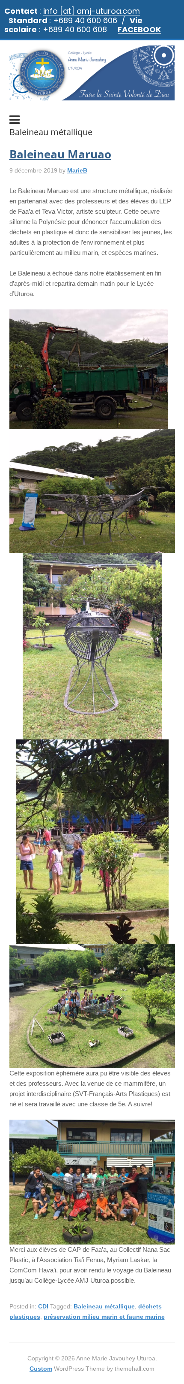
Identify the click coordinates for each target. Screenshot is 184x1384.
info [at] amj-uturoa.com (91, 11)
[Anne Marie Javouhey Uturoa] (92, 96)
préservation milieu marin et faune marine (104, 1316)
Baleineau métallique (104, 1306)
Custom (41, 1368)
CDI (43, 1306)
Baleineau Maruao (60, 154)
